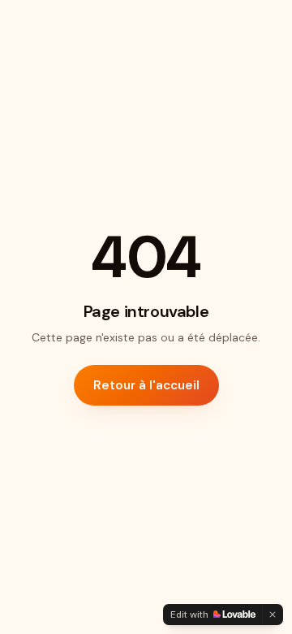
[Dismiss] (272, 614)
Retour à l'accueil (146, 385)
